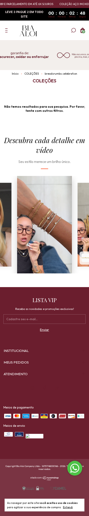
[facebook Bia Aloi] (44, 388)
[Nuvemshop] (44, 479)
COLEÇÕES (31, 73)
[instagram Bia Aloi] (32, 388)
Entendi (68, 507)
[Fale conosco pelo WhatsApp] (74, 468)
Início (15, 73)
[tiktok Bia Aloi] (56, 388)
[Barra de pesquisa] (73, 31)
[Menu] (7, 31)
